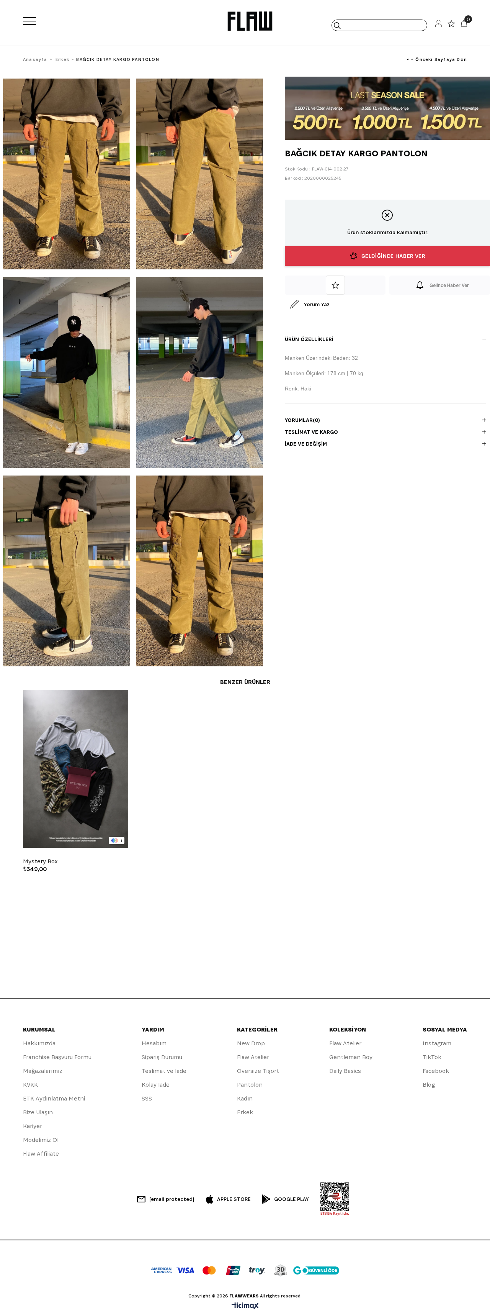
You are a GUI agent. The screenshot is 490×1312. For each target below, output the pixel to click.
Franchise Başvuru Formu (57, 1057)
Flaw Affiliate (41, 1154)
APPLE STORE (233, 1199)
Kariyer (32, 1126)
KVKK (30, 1085)
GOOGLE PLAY (291, 1199)
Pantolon (250, 1085)
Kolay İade (156, 1085)
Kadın (245, 1098)
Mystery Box (40, 861)
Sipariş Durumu (162, 1057)
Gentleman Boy (350, 1057)
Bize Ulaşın (38, 1112)
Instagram (437, 1043)
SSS (147, 1098)
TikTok (432, 1057)
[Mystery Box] (75, 769)
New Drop (251, 1043)
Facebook (436, 1071)
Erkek (245, 1112)
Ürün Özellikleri (309, 339)
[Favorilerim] (451, 25)
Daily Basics (345, 1071)
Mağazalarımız (42, 1071)
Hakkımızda (39, 1043)
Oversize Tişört (258, 1071)
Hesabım (154, 1043)
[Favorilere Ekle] (335, 285)
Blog (429, 1085)
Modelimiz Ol (41, 1140)
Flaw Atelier (253, 1057)
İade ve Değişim (306, 443)
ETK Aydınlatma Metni (54, 1098)
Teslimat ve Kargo (311, 431)
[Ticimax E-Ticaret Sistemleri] (245, 1306)
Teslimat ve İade (164, 1071)
